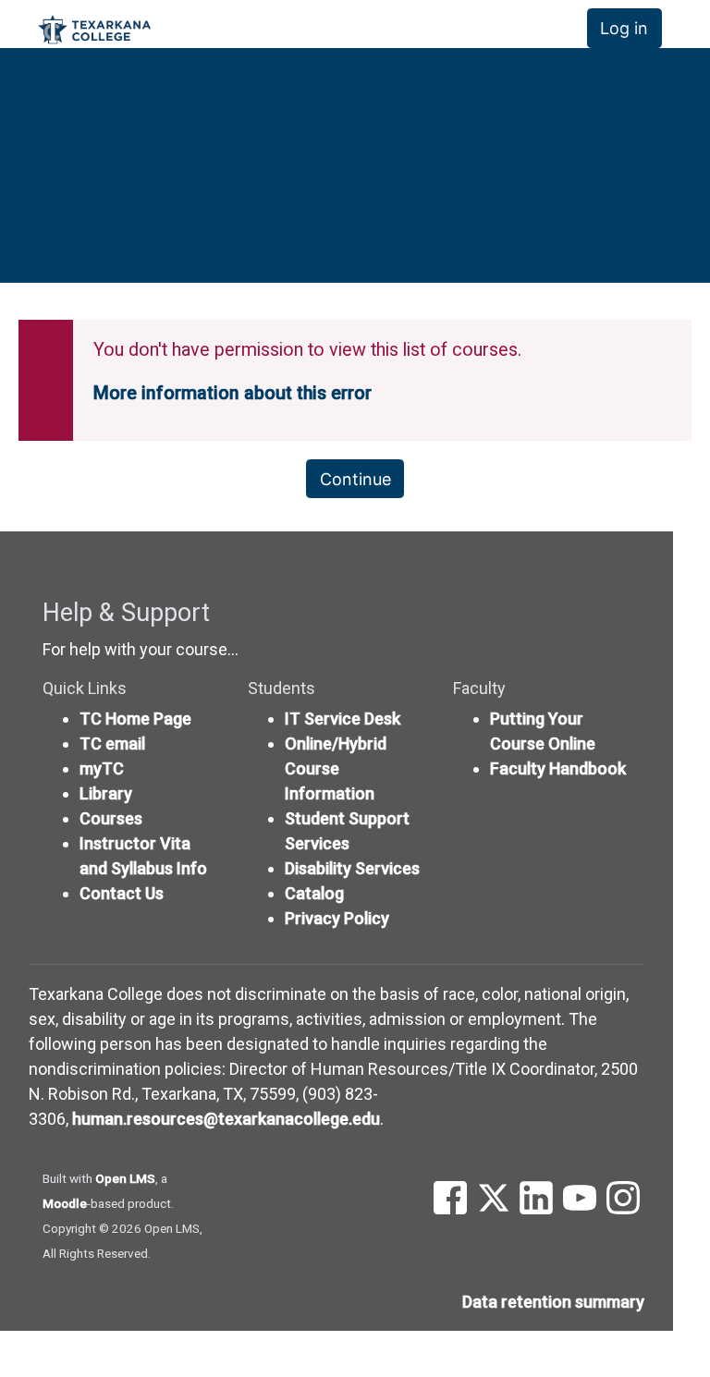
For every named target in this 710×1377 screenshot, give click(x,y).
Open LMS (125, 1178)
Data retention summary (553, 1301)
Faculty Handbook (558, 768)
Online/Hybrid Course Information (335, 768)
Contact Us (122, 893)
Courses (111, 818)
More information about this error (232, 393)
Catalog (314, 893)
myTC (102, 768)
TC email (112, 743)
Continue (355, 479)
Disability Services (352, 868)
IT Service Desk (342, 718)
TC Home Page (135, 718)
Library (106, 793)
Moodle (65, 1203)
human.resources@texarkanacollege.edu (226, 1118)
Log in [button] (624, 28)
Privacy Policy (337, 918)
